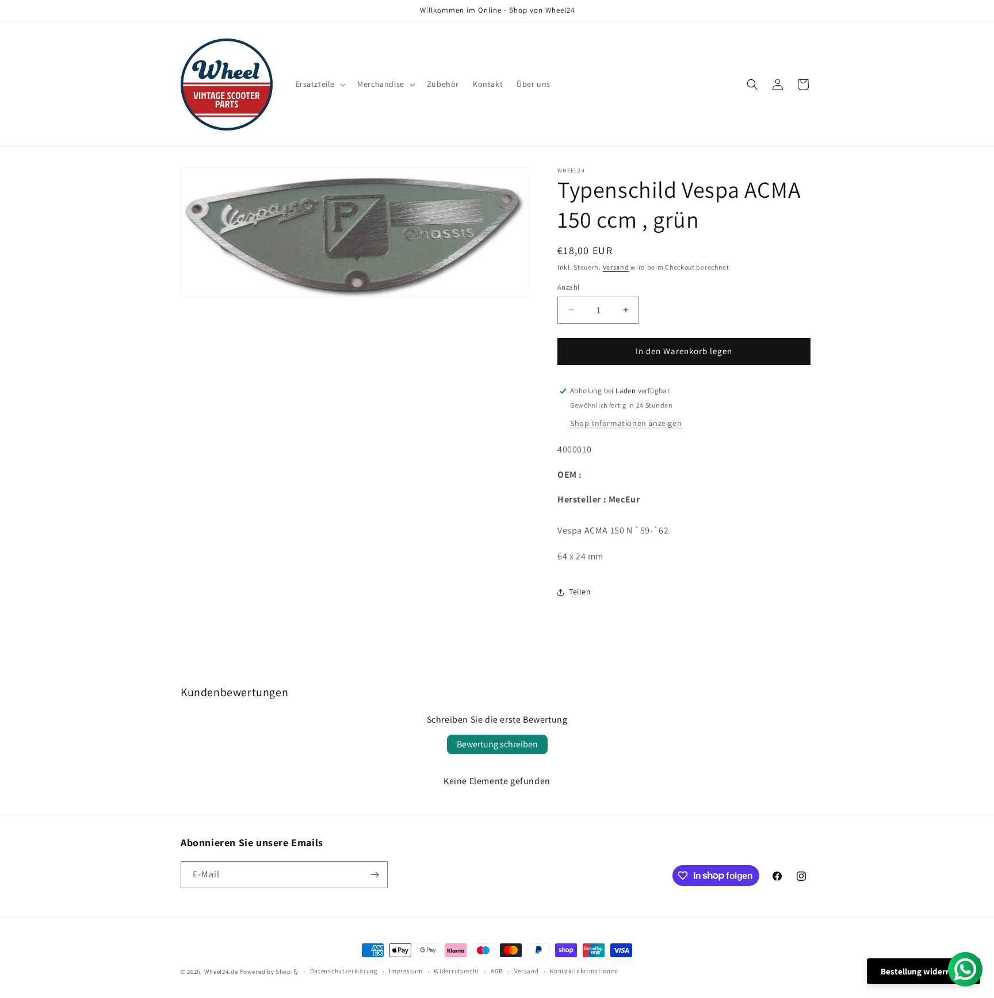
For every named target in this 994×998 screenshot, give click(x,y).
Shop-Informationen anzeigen (626, 423)
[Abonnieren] (374, 874)
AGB (497, 971)
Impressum (405, 971)
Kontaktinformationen (584, 971)
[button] (320, 84)
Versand (616, 267)
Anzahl (568, 287)
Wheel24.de (221, 972)
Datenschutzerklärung (344, 971)
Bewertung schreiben (497, 744)
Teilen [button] (580, 591)
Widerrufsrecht (456, 971)
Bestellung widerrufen (923, 971)
